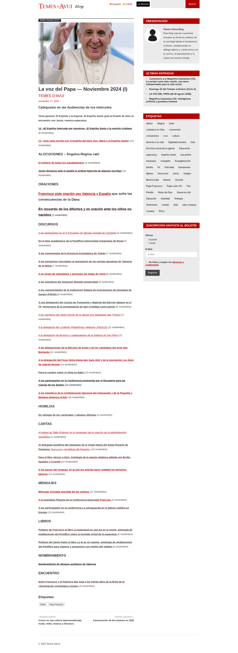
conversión (174, 129)
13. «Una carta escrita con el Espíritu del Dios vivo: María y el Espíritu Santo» (83, 141)
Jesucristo (162, 173)
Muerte (167, 180)
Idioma (149, 235)
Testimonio (151, 205)
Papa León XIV (174, 186)
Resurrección (184, 192)
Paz (189, 186)
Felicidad (169, 167)
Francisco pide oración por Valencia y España (74, 194)
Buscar (192, 4)
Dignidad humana (177, 142)
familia (149, 167)
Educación (184, 148)
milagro (187, 173)
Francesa (105, 500)
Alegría (160, 123)
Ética (161, 211)
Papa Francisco (50, 20)
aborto (149, 123)
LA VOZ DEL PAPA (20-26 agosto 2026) (170, 94)
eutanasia (151, 161)
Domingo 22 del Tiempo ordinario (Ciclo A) (172, 89)
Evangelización (182, 161)
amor (171, 123)
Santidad (165, 198)
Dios (193, 142)
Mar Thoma (113, 315)
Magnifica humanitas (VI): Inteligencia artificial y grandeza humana (168, 100)
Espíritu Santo (168, 154)
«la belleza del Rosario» (76, 449)
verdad (165, 205)
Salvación (151, 198)
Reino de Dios (165, 192)
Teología (178, 198)
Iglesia (149, 173)
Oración (179, 180)
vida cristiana (189, 205)
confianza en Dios (155, 129)
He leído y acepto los (164, 263)
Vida (175, 205)
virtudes (150, 211)
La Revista (143, 4)
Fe (158, 167)
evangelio (165, 161)
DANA (43, 604)
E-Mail (148, 249)
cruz (165, 136)
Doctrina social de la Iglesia (160, 148)
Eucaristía (186, 154)
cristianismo (152, 136)
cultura (175, 136)
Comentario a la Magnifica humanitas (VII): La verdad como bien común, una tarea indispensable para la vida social (171, 81)
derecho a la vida (155, 142)
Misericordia (152, 180)
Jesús (176, 173)
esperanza (151, 154)
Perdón (149, 192)
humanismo (184, 167)
